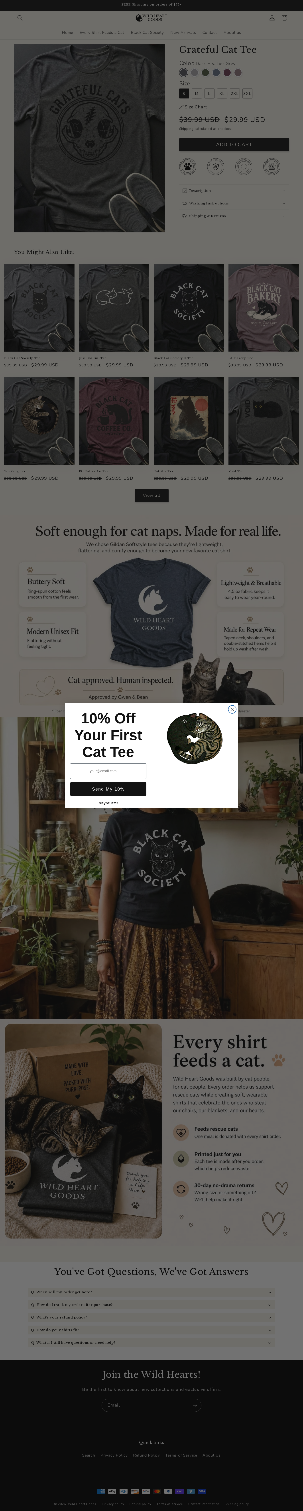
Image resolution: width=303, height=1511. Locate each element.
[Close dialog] (232, 709)
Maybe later (108, 803)
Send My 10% (108, 789)
